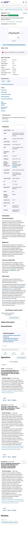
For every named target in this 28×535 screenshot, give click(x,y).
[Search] (25, 5)
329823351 (14, 69)
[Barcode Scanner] (23, 2)
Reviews (3, 111)
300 (13, 130)
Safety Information (6, 94)
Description (4, 92)
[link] (4, 346)
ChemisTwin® (21, 286)
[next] (22, 33)
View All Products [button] (14, 317)
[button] (23, 369)
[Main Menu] (2, 2)
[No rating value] (4, 21)
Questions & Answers (4, 107)
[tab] (15, 9)
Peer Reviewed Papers (3, 103)
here (3, 298)
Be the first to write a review (10, 523)
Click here (12, 270)
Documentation (5, 96)
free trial (14, 298)
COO (8, 81)
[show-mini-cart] (26, 2)
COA (3, 81)
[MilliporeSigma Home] (7, 2)
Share (25, 13)
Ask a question (19, 21)
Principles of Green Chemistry (16, 166)
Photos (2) (14, 40)
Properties (4, 90)
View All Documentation (7, 84)
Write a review (12, 21)
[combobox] (14, 5)
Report (14, 400)
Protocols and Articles (6, 99)
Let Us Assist (5, 121)
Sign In (4, 44)
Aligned (14, 194)
